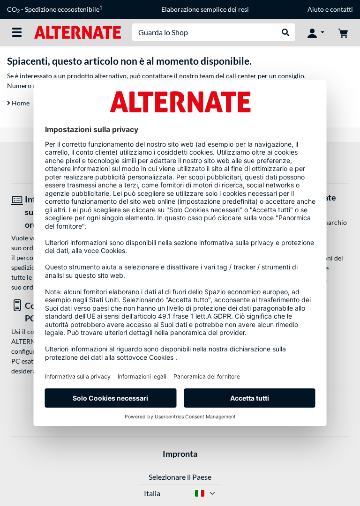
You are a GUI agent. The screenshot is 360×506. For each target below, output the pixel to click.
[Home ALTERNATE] (77, 31)
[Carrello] (343, 32)
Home (20, 103)
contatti (341, 9)
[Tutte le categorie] (17, 32)
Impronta (180, 453)
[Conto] (316, 32)
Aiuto (316, 9)
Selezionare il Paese (180, 476)
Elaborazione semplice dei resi (205, 9)
